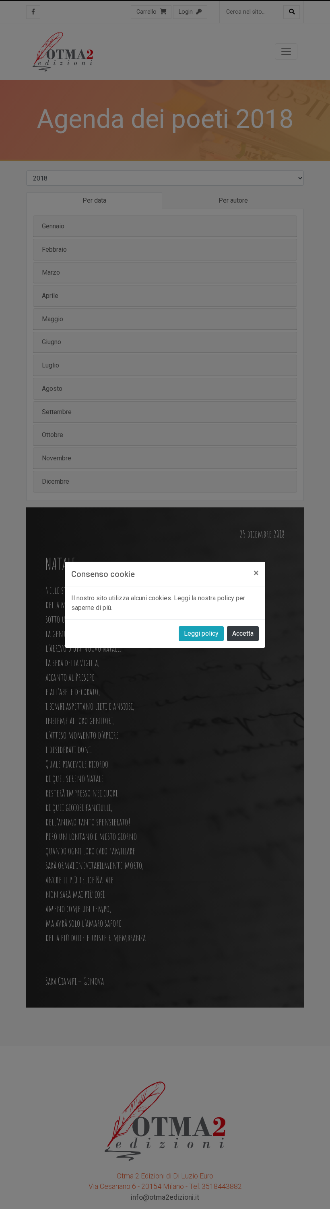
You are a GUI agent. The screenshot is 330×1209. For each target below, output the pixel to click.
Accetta (243, 633)
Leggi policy (201, 633)
